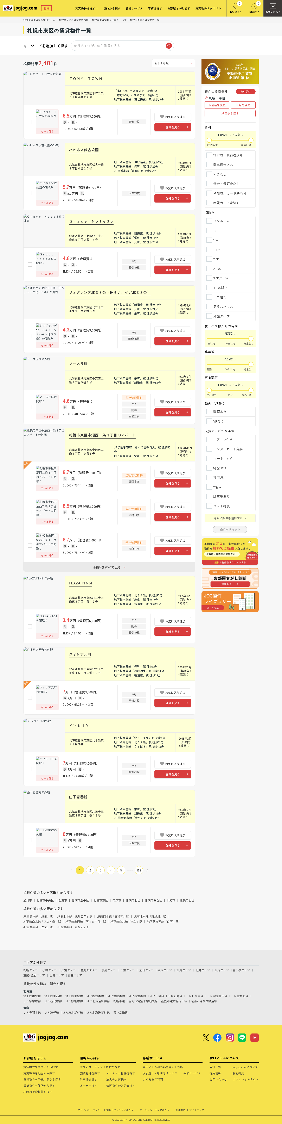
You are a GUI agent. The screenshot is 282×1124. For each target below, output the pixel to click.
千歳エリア (127, 970)
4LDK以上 (220, 287)
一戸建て (219, 296)
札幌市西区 (187, 900)
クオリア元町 (80, 654)
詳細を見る (173, 127)
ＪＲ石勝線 (175, 996)
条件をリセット (230, 529)
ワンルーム (221, 220)
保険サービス (192, 1073)
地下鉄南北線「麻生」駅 (126, 921)
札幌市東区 (101, 900)
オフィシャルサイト (245, 1079)
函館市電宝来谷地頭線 (143, 1001)
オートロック (223, 458)
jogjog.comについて (245, 1067)
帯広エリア (165, 970)
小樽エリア (49, 970)
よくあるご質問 (153, 1079)
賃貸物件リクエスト (208, 8)
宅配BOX (219, 467)
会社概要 (238, 1073)
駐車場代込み (223, 164)
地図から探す (230, 113)
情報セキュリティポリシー (121, 1110)
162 (139, 870)
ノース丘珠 (78, 363)
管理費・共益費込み (228, 155)
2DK (216, 258)
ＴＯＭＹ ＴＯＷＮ (85, 78)
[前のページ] (71, 870)
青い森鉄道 (120, 1012)
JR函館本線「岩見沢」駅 (73, 927)
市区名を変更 (217, 105)
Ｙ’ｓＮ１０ (79, 725)
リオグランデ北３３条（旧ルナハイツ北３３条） (110, 292)
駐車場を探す (88, 1079)
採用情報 (215, 1073)
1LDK (216, 249)
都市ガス (219, 477)
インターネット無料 (228, 448)
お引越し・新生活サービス (160, 1073)
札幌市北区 (133, 900)
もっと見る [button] (47, 131)
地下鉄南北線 (32, 996)
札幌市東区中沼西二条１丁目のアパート (102, 434)
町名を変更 (243, 105)
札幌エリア (30, 970)
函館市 (62, 900)
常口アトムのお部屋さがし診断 (163, 1067)
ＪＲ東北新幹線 (73, 1012)
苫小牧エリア (241, 970)
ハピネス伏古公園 (84, 149)
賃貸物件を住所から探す (39, 1085)
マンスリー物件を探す (120, 1073)
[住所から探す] (230, 601)
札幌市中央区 (45, 900)
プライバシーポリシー (90, 1110)
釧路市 (171, 900)
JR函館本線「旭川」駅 (38, 916)
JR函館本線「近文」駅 (38, 927)
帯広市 (117, 900)
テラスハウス (223, 306)
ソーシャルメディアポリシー (156, 1110)
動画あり (219, 411)
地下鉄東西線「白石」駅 (163, 921)
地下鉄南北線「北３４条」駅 (42, 921)
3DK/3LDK (221, 277)
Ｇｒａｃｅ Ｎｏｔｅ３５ (91, 221)
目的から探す (112, 8)
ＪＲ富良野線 (239, 996)
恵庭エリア (108, 970)
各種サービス (134, 8)
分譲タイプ (221, 315)
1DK (216, 239)
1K (214, 230)
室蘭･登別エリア (34, 975)
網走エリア (221, 970)
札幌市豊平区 (80, 900)
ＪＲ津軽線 (51, 1012)
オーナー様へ (88, 1085)
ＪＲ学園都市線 (217, 996)
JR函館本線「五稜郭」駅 (113, 916)
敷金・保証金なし (226, 183)
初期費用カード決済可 (229, 193)
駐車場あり (221, 496)
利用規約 (181, 1110)
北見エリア (203, 970)
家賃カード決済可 (226, 202)
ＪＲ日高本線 (194, 996)
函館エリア (57, 975)
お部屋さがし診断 (178, 8)
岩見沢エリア (89, 970)
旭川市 (27, 900)
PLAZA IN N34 (80, 582)
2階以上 (219, 486)
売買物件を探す (90, 1073)
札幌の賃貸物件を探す (37, 1092)
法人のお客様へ (116, 1079)
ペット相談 (221, 505)
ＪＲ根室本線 (137, 996)
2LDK (217, 268)
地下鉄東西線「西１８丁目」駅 (85, 921)
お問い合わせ (218, 1079)
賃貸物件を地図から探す (39, 1073)
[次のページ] (147, 870)
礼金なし (219, 174)
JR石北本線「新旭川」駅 (150, 916)
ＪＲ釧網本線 (74, 1001)
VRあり (218, 421)
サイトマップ (196, 1110)
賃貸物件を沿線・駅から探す (42, 1079)
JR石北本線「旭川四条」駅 (74, 916)
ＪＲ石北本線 (53, 1001)
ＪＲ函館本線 (95, 996)
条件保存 (246, 91)
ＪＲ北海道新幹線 (98, 1001)
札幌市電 (119, 1001)
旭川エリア (146, 970)
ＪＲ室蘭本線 (116, 996)
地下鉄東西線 (53, 996)
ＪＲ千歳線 (157, 996)
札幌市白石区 (153, 900)
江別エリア (68, 970)
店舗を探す (155, 8)
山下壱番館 (78, 796)
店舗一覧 (215, 1067)
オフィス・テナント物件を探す (100, 1067)
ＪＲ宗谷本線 (32, 1001)
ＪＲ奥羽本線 (32, 1012)
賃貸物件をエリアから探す (40, 1067)
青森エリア (75, 975)
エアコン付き (223, 439)
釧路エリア (184, 970)
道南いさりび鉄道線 (204, 1001)
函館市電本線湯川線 (174, 1001)
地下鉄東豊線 (74, 996)
